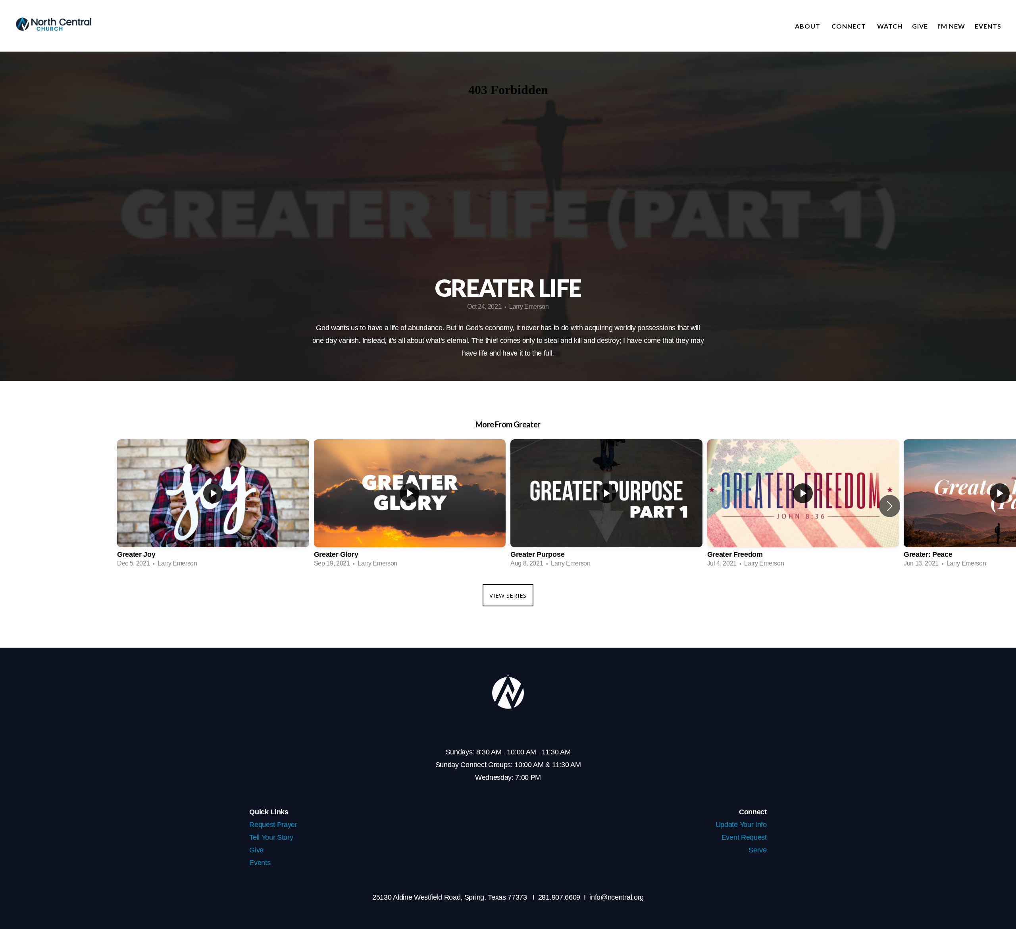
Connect (849, 26)
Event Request (744, 837)
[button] (889, 506)
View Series (507, 595)
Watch (889, 26)
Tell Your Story (271, 837)
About (808, 26)
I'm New (951, 26)
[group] (213, 505)
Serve (757, 850)
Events (988, 26)
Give (920, 26)
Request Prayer (273, 825)
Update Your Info (741, 825)
